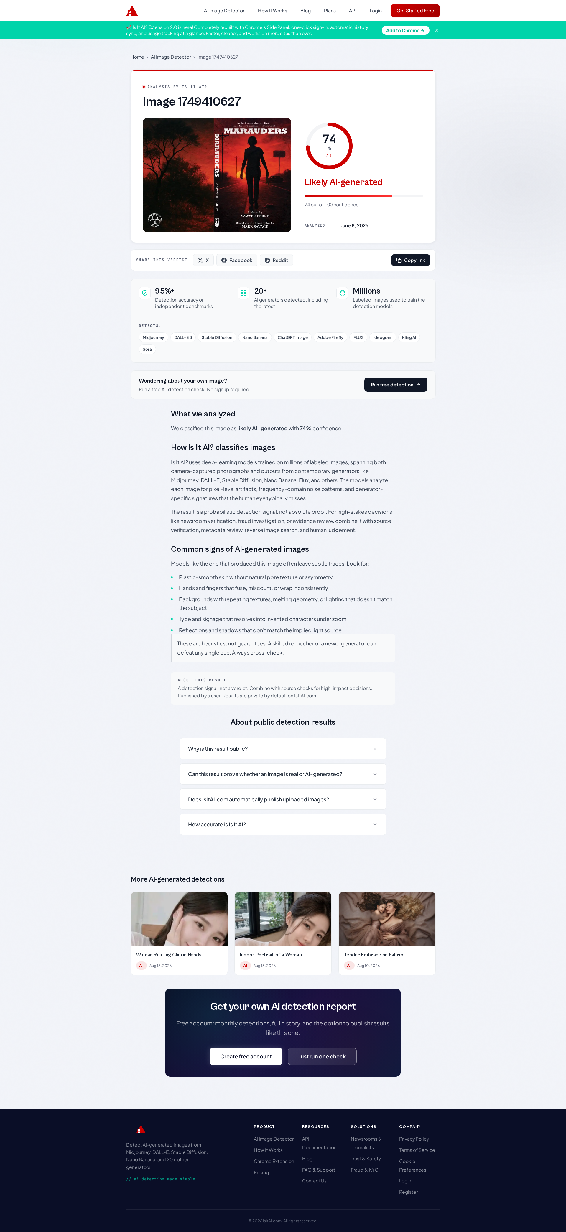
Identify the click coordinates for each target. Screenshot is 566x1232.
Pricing (261, 1172)
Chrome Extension (274, 1161)
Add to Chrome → (405, 30)
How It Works (272, 10)
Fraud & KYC (364, 1169)
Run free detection (392, 384)
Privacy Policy (414, 1139)
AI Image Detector (224, 10)
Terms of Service (417, 1150)
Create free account (246, 1056)
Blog (305, 10)
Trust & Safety (366, 1158)
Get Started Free (415, 10)
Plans (330, 10)
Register (408, 1192)
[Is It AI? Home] (132, 10)
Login (376, 10)
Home (137, 57)
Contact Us (314, 1180)
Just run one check (322, 1056)
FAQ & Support (318, 1169)
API (352, 10)
